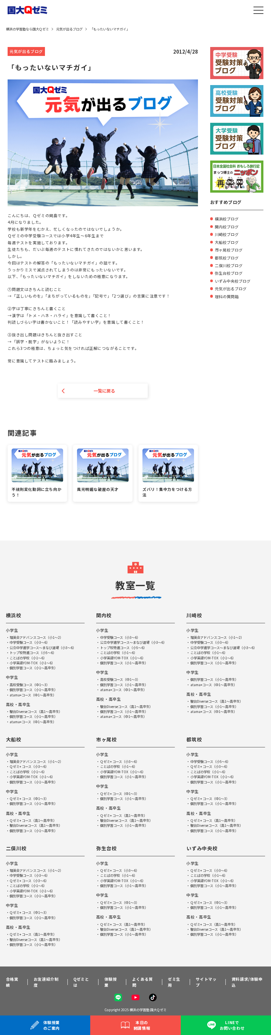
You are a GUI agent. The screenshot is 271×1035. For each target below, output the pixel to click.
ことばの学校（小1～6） (28, 657)
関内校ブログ (227, 226)
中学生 (12, 677)
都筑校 (194, 739)
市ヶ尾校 (106, 739)
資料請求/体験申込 (247, 982)
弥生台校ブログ (229, 273)
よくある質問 (142, 982)
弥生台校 (106, 848)
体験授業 (110, 982)
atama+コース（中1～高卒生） (33, 694)
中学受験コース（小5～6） (210, 761)
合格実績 (12, 982)
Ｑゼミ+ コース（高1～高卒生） (33, 820)
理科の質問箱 (227, 296)
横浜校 (13, 615)
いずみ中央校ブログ (233, 281)
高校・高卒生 (18, 704)
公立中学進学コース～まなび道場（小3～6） (43, 647)
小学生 (12, 630)
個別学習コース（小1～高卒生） (34, 667)
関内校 (104, 615)
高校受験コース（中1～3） (30, 684)
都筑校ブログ (227, 257)
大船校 (13, 739)
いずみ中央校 (201, 848)
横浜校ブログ (227, 218)
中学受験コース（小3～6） (30, 642)
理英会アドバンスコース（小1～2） (36, 637)
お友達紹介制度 (46, 982)
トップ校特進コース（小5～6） (33, 652)
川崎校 (194, 615)
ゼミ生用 (174, 982)
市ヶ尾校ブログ (229, 250)
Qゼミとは (81, 982)
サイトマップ (206, 982)
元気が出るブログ (231, 288)
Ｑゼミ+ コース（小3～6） (29, 766)
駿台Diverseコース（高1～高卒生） (36, 711)
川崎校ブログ (227, 234)
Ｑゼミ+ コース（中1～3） (29, 798)
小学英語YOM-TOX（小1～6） (32, 662)
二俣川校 (16, 848)
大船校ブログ (227, 242)
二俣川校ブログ (229, 265)
